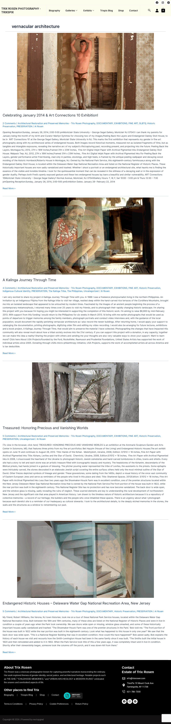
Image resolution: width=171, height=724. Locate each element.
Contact (133, 10)
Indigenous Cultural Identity (16, 291)
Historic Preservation (149, 288)
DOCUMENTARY (104, 123)
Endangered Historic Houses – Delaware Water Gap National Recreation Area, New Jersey (76, 603)
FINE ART (133, 123)
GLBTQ (142, 123)
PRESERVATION (24, 126)
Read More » (9, 188)
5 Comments (9, 436)
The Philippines (74, 291)
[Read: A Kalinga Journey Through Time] (85, 236)
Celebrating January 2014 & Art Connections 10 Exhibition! (50, 115)
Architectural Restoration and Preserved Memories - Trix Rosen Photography (56, 123)
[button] (149, 10)
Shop (121, 10)
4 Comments (9, 288)
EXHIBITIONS (120, 123)
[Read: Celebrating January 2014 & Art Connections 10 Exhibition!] (85, 71)
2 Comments (9, 123)
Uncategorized (91, 291)
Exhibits (87, 10)
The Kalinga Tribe (57, 291)
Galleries (70, 10)
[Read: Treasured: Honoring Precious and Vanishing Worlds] (85, 392)
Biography (54, 10)
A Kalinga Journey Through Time (29, 280)
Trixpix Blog (106, 10)
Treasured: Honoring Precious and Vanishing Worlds (45, 428)
